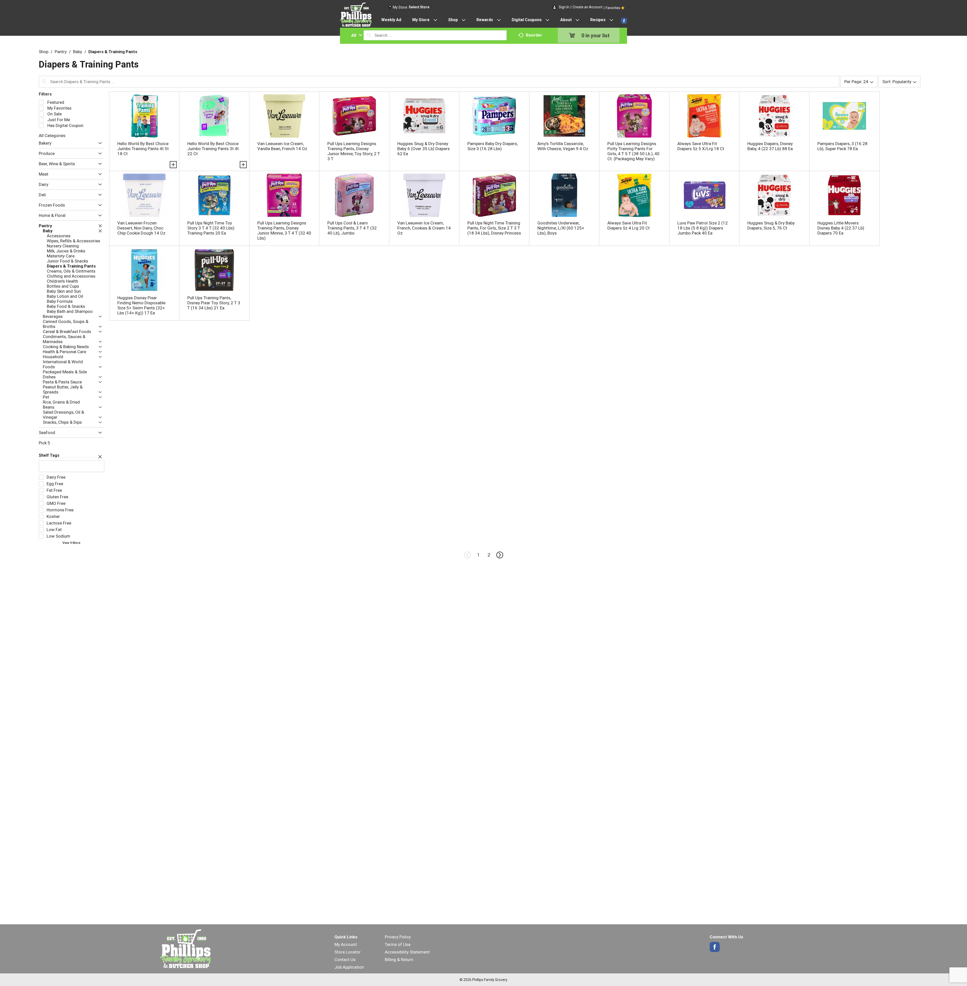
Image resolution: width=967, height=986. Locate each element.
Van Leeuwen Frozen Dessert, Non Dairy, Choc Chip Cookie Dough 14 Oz (141, 228)
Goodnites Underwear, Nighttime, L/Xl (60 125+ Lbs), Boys (560, 228)
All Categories (52, 135)
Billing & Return (399, 959)
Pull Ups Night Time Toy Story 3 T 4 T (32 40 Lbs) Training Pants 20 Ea (210, 228)
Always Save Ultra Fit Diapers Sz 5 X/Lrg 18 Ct (700, 146)
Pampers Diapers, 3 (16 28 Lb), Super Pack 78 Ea (842, 146)
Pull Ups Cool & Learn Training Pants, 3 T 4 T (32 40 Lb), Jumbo (352, 228)
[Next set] (499, 555)
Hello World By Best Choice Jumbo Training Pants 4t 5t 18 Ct (143, 148)
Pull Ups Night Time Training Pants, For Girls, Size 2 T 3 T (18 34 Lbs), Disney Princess (494, 228)
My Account (345, 944)
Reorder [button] (534, 35)
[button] (98, 143)
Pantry (61, 51)
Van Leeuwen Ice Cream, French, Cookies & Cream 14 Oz (424, 228)
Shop (43, 51)
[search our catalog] (369, 35)
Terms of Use (397, 944)
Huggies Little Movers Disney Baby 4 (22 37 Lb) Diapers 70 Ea (840, 228)
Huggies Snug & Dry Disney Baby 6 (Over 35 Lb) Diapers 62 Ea (423, 148)
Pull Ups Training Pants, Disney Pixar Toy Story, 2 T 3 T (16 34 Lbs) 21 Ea (213, 302)
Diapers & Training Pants (112, 51)
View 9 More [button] (71, 543)
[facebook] (624, 21)
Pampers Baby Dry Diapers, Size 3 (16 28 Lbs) (492, 146)
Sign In (564, 7)
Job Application (349, 967)
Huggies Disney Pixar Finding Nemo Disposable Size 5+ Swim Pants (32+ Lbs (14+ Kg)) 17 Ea (141, 305)
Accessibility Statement (407, 952)
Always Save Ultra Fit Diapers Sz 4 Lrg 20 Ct (628, 225)
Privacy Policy (398, 936)
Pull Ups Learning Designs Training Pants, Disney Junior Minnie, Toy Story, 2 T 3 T (353, 151)
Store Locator (347, 952)
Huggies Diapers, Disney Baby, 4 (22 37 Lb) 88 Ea (770, 146)
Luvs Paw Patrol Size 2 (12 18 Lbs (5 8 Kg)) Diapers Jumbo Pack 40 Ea (702, 228)
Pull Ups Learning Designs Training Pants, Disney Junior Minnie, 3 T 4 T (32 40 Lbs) (284, 230)
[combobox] (356, 35)
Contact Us (345, 959)
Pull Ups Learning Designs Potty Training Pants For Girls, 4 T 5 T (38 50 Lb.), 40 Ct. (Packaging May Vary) (633, 151)
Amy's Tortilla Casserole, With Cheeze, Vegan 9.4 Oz (562, 146)
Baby (77, 51)
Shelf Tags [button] (49, 455)
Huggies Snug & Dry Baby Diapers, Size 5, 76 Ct (771, 225)
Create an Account (587, 7)
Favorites (613, 8)
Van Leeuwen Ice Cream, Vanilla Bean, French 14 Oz (282, 146)
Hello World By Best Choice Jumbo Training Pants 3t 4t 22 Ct (213, 148)
